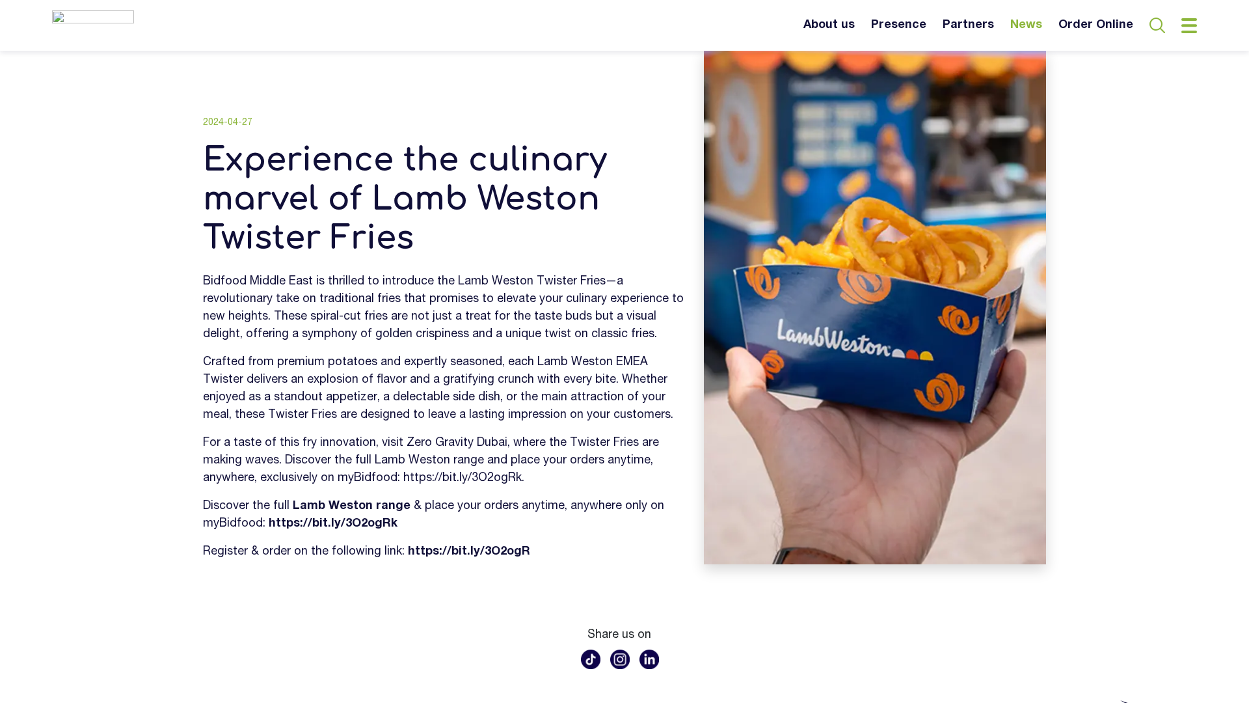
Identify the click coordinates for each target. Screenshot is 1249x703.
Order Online (1095, 25)
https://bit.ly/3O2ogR (469, 552)
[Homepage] (93, 25)
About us (829, 25)
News (1026, 25)
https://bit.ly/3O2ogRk (462, 478)
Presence (898, 25)
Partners (968, 25)
